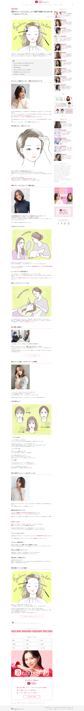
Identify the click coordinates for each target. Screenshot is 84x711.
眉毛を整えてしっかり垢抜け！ (19, 74)
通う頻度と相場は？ (17, 67)
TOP (12, 702)
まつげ (15, 702)
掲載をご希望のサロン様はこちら (67, 707)
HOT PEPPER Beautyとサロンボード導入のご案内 (51, 707)
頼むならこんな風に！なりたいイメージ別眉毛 (22, 69)
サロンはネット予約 (31, 696)
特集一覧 (63, 115)
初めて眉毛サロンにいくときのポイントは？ (22, 71)
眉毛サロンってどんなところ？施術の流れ (21, 65)
